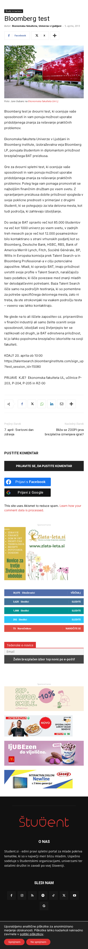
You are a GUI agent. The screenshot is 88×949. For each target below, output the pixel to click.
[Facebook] (22, 404)
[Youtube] (74, 895)
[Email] (61, 404)
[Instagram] (22, 895)
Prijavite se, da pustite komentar (44, 466)
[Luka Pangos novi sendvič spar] (38, 739)
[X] (32, 404)
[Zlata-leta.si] (36, 579)
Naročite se (73, 628)
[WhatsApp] (41, 404)
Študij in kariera (14, 11)
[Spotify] (43, 895)
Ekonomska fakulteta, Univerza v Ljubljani (36, 25)
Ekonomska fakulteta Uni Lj (43, 101)
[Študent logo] (44, 821)
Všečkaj (76, 592)
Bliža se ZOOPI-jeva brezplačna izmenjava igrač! (64, 432)
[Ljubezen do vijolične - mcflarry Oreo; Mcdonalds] (44, 768)
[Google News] (44, 906)
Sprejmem (14, 941)
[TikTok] (53, 895)
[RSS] (32, 895)
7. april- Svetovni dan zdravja (19, 432)
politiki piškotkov (31, 934)
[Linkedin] (51, 404)
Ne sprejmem (38, 941)
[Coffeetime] (44, 713)
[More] (54, 35)
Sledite (76, 601)
